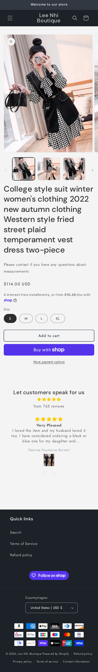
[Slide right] (92, 170)
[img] (49, 399)
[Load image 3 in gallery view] (74, 168)
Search (15, 532)
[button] (10, 18)
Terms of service (47, 661)
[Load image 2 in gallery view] (48, 168)
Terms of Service (23, 543)
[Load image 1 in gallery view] (23, 168)
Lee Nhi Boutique (29, 654)
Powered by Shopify (55, 654)
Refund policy (21, 554)
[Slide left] (5, 170)
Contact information (76, 661)
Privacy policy (22, 661)
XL (58, 318)
